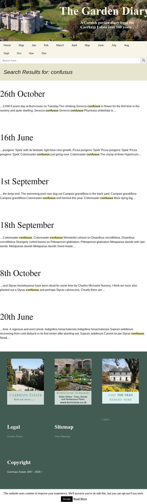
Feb (46, 45)
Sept (6, 53)
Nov (31, 53)
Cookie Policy (14, 436)
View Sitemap (62, 436)
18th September (27, 224)
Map (21, 45)
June (101, 45)
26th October (22, 93)
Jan (34, 45)
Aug (126, 45)
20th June (16, 316)
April (74, 45)
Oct (19, 53)
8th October (20, 272)
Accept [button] (66, 499)
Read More (80, 498)
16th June (16, 137)
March (60, 45)
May (87, 45)
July (114, 45)
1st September (24, 180)
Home (7, 45)
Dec (44, 53)
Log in (105, 419)
